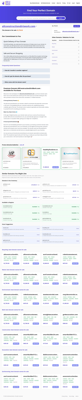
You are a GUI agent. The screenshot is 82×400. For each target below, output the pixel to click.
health (56, 152)
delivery (50, 153)
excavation (14, 258)
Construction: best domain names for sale (15, 330)
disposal (33, 256)
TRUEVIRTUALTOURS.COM (67, 161)
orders (11, 340)
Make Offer (76, 26)
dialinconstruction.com (52, 354)
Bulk (53, 53)
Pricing (63, 3)
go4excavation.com (70, 314)
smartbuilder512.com (71, 334)
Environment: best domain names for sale (15, 290)
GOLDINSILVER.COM (27, 161)
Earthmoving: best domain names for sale (15, 371)
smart (36, 338)
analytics (64, 300)
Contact (53, 3)
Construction (55, 57)
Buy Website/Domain (34, 3)
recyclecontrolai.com (71, 294)
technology (70, 256)
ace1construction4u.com (13, 334)
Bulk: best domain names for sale (12, 310)
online (44, 152)
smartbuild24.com (30, 334)
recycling (5, 256)
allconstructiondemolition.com (35, 254)
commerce (6, 337)
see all (22, 145)
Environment (55, 50)
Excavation (54, 60)
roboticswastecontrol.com (33, 294)
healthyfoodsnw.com (51, 150)
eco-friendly (51, 298)
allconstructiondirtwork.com (18, 26)
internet (52, 152)
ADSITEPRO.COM (6, 161)
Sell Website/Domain (45, 3)
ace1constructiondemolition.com (55, 254)
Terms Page (71, 396)
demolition (31, 260)
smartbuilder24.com (51, 334)
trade (52, 317)
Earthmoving (55, 63)
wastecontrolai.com (50, 294)
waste (9, 256)
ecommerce (45, 153)
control (64, 260)
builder (44, 340)
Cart (69, 3)
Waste (53, 47)
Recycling (54, 43)
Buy (38, 206)
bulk (4, 258)
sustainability (45, 298)
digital (32, 317)
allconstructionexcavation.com (35, 314)
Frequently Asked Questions (11, 65)
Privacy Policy (65, 396)
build (24, 340)
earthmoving (6, 260)
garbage (44, 300)
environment (14, 256)
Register (78, 3)
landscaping (71, 360)
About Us (59, 3)
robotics (74, 258)
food (54, 153)
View (38, 184)
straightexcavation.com (52, 314)
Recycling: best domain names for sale (14, 250)
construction (9, 258)
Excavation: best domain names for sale (14, 350)
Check (38, 228)
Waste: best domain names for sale (13, 270)
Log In (73, 3)
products (48, 152)
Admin (77, 396)
